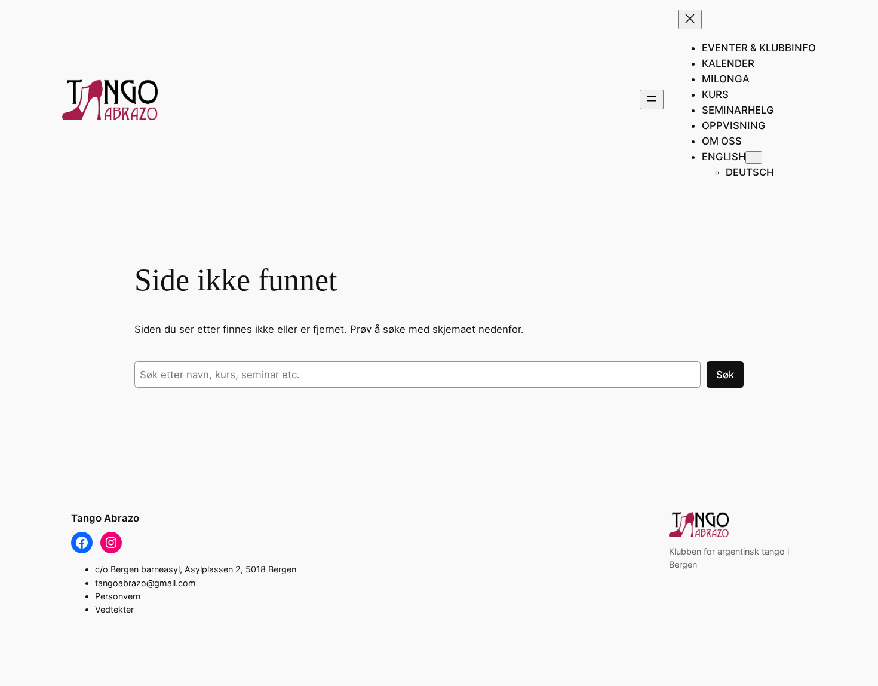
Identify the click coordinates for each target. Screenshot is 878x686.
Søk (725, 375)
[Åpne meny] (652, 99)
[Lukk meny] (690, 19)
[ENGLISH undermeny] (753, 157)
